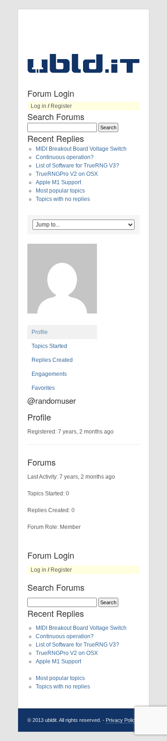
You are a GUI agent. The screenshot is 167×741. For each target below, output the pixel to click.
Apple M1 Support (58, 182)
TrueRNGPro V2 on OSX (67, 174)
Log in (38, 106)
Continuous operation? (65, 157)
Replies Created (52, 360)
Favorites (43, 388)
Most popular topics (60, 190)
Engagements (49, 374)
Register (61, 106)
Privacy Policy (122, 720)
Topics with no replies (63, 199)
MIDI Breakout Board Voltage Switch (81, 149)
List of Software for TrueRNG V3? (77, 165)
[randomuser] (62, 321)
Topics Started (49, 346)
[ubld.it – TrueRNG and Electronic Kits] (83, 63)
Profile (40, 332)
